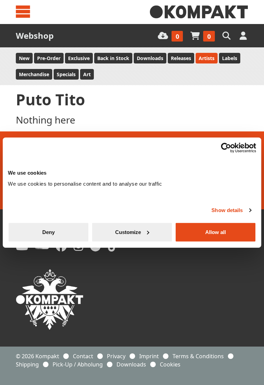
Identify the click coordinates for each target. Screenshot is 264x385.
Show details (227, 210)
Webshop (35, 35)
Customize (128, 232)
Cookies (170, 364)
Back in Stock (113, 58)
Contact (83, 356)
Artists (206, 58)
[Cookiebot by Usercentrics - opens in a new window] (226, 148)
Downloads (150, 58)
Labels (229, 58)
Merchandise (34, 74)
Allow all (215, 232)
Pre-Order (48, 58)
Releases (181, 58)
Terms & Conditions (198, 356)
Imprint (149, 356)
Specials (66, 74)
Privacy (116, 356)
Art (87, 74)
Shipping (27, 364)
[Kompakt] (199, 12)
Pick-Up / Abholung (78, 364)
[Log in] (244, 35)
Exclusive (79, 58)
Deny (48, 232)
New (24, 58)
